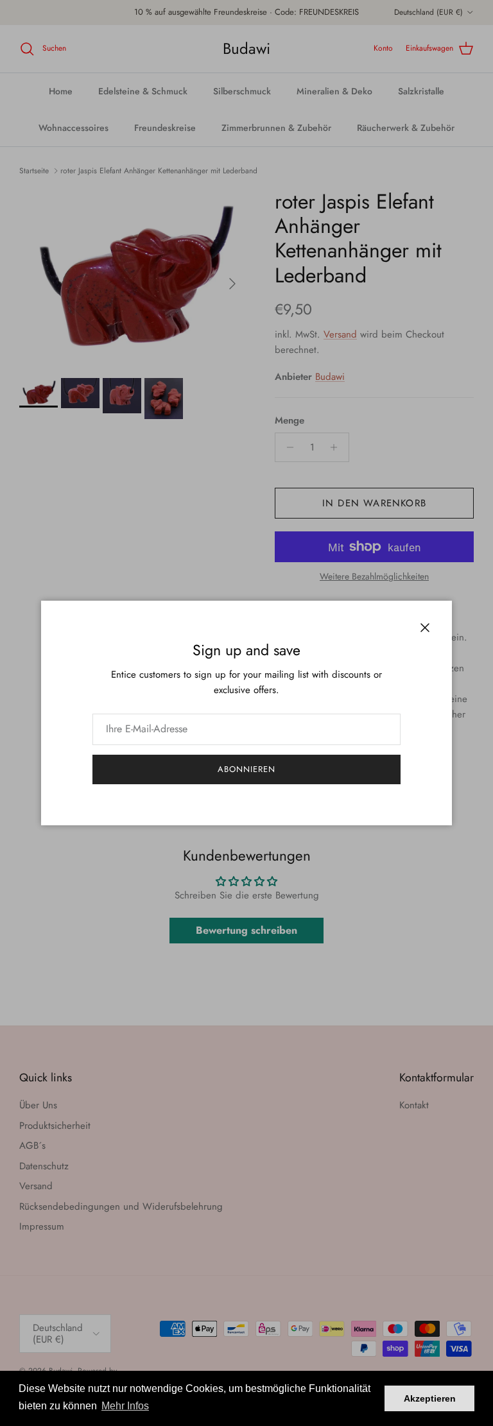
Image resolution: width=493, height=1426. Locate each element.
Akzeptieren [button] (430, 1398)
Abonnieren (246, 769)
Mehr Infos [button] (125, 1405)
